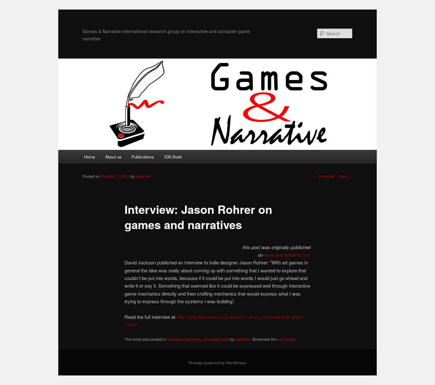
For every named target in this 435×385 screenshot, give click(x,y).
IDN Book (173, 157)
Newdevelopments (184, 339)
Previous (323, 176)
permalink (286, 339)
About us (113, 157)
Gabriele (143, 176)
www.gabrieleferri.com (287, 254)
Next (346, 176)
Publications (143, 157)
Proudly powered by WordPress (217, 363)
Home (89, 157)
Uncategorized (216, 339)
